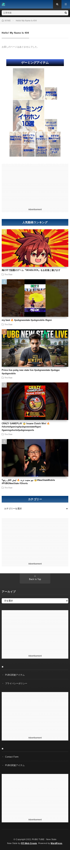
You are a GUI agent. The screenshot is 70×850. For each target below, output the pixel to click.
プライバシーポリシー (16, 683)
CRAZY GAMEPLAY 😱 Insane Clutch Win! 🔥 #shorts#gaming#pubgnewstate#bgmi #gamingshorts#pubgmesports (26, 426)
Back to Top (35, 579)
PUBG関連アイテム (15, 675)
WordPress (56, 843)
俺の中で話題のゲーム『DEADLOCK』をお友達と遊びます (31, 270)
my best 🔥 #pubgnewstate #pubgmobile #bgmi (27, 320)
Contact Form (12, 756)
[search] (65, 12)
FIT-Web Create (29, 843)
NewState (8, 274)
